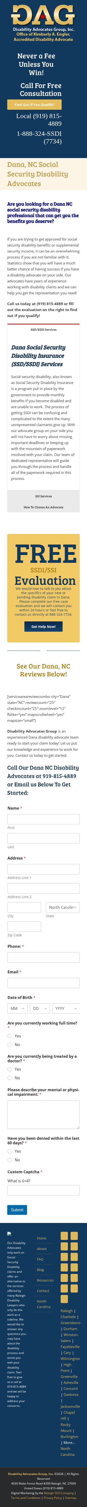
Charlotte (68, 1316)
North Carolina (44, 1304)
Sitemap (70, 1498)
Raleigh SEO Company (59, 1493)
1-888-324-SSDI (39, 133)
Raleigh (67, 1310)
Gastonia (71, 1394)
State (50, 916)
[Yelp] (64, 1299)
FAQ (40, 1259)
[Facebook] (64, 1236)
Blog (40, 1269)
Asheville (71, 1382)
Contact (43, 1290)
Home (41, 1238)
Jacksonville (70, 1406)
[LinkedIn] (64, 1246)
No (17, 1044)
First (10, 828)
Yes (18, 1036)
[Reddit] (74, 1288)
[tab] (43, 329)
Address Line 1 (19, 878)
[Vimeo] (64, 1278)
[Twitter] (74, 1236)
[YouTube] (74, 1246)
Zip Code (14, 935)
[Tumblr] (74, 1267)
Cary (67, 1352)
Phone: (15, 946)
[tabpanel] (43, 412)
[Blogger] (64, 1288)
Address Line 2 (19, 897)
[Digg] (74, 1278)
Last (10, 847)
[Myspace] (64, 1267)
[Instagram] (64, 1257)
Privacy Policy (53, 1498)
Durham (70, 1328)
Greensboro (70, 1322)
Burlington (69, 1436)
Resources (44, 1280)
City (10, 916)
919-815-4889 (59, 776)
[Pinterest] (74, 1257)
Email (14, 972)
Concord (71, 1388)
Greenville (69, 1376)
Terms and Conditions (26, 1498)
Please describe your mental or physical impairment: (43, 1092)
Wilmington (70, 1358)
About (42, 1248)
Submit (17, 1210)
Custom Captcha (25, 1172)
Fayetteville (70, 1346)
